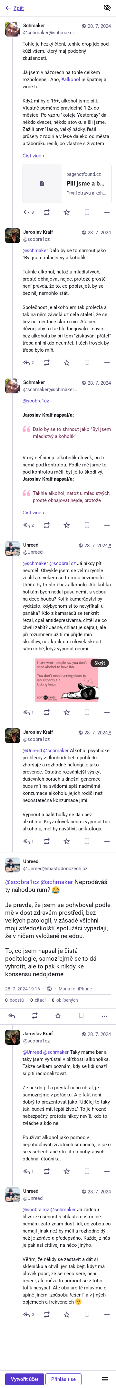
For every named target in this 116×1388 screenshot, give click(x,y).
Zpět (19, 8)
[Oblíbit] (67, 212)
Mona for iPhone (75, 988)
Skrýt (99, 663)
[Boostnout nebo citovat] (47, 212)
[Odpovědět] (11, 1016)
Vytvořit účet (24, 1379)
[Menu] (105, 1379)
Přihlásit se (63, 1379)
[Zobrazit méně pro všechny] (107, 8)
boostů (14, 1000)
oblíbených (65, 1000)
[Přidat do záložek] (87, 212)
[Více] (107, 212)
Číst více (32, 156)
